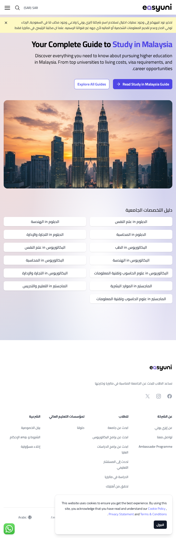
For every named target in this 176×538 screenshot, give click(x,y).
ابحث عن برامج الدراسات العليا (112, 449)
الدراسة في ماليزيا (116, 477)
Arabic (22, 517)
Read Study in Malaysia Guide (146, 84)
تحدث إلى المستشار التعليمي (116, 464)
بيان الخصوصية (30, 428)
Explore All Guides (91, 84)
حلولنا (80, 428)
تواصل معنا (164, 437)
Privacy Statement (122, 514)
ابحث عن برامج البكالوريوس (110, 437)
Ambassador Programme (155, 447)
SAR (31, 8)
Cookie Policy (157, 509)
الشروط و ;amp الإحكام (25, 437)
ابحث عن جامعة (118, 428)
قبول (160, 525)
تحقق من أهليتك (117, 486)
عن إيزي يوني (163, 428)
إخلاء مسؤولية (30, 447)
